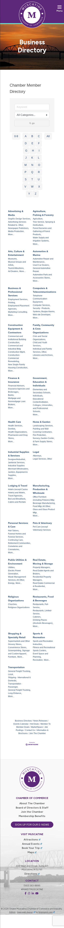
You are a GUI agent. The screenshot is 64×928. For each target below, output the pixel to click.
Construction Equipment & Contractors (15, 329)
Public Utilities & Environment (17, 562)
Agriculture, (38, 219)
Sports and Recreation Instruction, (43, 642)
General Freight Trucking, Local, (19, 673)
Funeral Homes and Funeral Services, (17, 535)
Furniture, (12, 657)
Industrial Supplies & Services (18, 454)
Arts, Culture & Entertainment (16, 253)
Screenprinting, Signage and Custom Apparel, (19, 652)
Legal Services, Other (42, 459)
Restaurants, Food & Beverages (43, 598)
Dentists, (12, 429)
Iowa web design (25, 912)
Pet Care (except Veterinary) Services (42, 528)
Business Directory (23, 721)
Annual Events (31, 843)
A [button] (26, 136)
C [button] (39, 136)
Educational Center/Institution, (40, 400)
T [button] (32, 179)
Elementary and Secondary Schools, (42, 391)
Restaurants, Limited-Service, (42, 612)
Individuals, (38, 396)
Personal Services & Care (18, 525)
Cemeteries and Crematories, (15, 548)
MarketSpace (37, 727)
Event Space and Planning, (40, 655)
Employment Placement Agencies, (18, 307)
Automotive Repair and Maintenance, (43, 260)
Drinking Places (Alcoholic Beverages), (43, 621)
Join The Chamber (37, 733)
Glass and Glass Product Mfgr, (44, 511)
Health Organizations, (17, 432)
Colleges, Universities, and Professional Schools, (43, 408)
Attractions (31, 839)
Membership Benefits (32, 816)
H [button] (33, 150)
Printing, (11, 302)
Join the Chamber (32, 811)
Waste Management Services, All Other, (17, 578)
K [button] (32, 157)
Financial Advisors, (16, 386)
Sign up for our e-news (32, 824)
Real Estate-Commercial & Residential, (44, 584)
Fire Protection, (39, 435)
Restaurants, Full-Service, (41, 606)
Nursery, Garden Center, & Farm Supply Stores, (43, 440)
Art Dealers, (13, 271)
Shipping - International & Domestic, (19, 679)
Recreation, (38, 660)
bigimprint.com (46, 912)
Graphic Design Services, (19, 219)
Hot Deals (34, 724)
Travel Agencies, (15, 496)
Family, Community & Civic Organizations (43, 329)
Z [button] (35, 193)
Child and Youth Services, (40, 344)
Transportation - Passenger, (15, 685)
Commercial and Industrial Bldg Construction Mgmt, (16, 349)
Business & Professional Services (15, 292)
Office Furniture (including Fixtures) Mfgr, (44, 498)
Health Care (14, 422)
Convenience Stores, (17, 647)
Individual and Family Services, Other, (42, 350)
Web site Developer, (42, 314)
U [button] (39, 179)
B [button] (32, 136)
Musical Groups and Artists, (17, 263)
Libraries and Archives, (43, 355)
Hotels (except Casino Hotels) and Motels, (18, 491)
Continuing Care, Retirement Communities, (19, 541)
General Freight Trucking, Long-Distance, (19, 691)
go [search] (33, 123)
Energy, (11, 583)
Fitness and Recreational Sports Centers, (44, 649)
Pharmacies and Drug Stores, (18, 436)
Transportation (16, 667)
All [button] (48, 136)
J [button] (26, 157)
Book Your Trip (31, 848)
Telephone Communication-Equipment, (40, 298)
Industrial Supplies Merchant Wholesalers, (18, 467)
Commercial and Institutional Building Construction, (17, 339)
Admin (12, 912)
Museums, (12, 259)
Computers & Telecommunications (44, 290)
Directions (30, 873)
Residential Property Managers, (42, 578)
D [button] (26, 143)
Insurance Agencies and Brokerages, (19, 390)
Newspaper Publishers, (18, 228)
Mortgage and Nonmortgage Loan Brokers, (16, 401)
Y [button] (29, 193)
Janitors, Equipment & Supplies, (18, 473)
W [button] (32, 186)
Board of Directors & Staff (32, 807)
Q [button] (32, 172)
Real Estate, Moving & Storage (43, 562)
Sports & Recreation (39, 635)
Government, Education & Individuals (40, 382)
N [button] (32, 165)
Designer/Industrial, (16, 459)
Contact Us (30, 730)
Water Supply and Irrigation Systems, (41, 239)
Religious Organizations (16, 598)
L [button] (38, 157)
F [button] (39, 143)
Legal (36, 452)
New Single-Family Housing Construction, (18, 366)
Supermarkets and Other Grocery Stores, (19, 642)
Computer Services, (41, 305)
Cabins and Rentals (17, 502)
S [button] (26, 179)
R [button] (39, 172)
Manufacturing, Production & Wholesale (41, 489)
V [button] (25, 186)
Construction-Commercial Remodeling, (14, 358)
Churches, (12, 604)
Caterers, (37, 617)
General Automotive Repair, (41, 269)
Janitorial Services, (16, 462)
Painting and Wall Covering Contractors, (42, 430)
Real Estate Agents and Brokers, (43, 572)
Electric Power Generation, (14, 572)
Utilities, (11, 567)
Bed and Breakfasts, (17, 499)
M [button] (25, 165)
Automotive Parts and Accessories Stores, (42, 276)
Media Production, (16, 231)
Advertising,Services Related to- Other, (17, 223)
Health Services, (15, 426)
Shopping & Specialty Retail (16, 635)
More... (11, 234)
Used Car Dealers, (41, 265)
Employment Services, (18, 299)
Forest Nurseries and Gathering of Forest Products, (42, 231)
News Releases (40, 721)
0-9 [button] (16, 136)
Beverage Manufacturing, (44, 503)
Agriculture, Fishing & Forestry (43, 213)
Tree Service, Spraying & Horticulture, (44, 223)
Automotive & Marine (40, 253)
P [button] (25, 172)
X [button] (39, 186)
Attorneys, (37, 456)
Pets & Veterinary (42, 523)
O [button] (39, 165)
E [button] (32, 143)
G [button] (26, 150)
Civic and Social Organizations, (40, 338)
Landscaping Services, (43, 426)
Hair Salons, (13, 530)
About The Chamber (32, 803)
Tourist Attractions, (16, 268)
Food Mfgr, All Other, (42, 506)
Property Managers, (41, 567)
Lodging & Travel (17, 485)
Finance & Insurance (13, 380)
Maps (31, 852)
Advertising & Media (15, 213)
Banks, (11, 395)
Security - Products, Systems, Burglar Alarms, (44, 310)
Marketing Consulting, (18, 312)
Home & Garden (41, 422)
